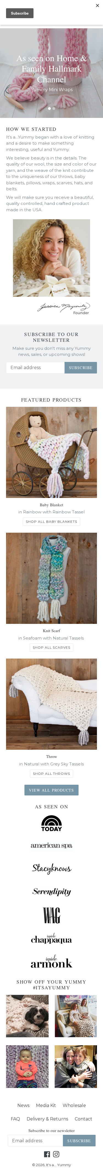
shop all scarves (51, 647)
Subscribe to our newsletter (51, 337)
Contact (83, 1119)
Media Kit (46, 1105)
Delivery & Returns (47, 1119)
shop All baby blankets (51, 521)
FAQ (15, 1119)
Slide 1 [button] (49, 108)
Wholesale (74, 1105)
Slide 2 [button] (53, 108)
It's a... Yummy (58, 1165)
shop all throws (51, 773)
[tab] (49, 108)
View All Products (51, 790)
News (23, 1105)
